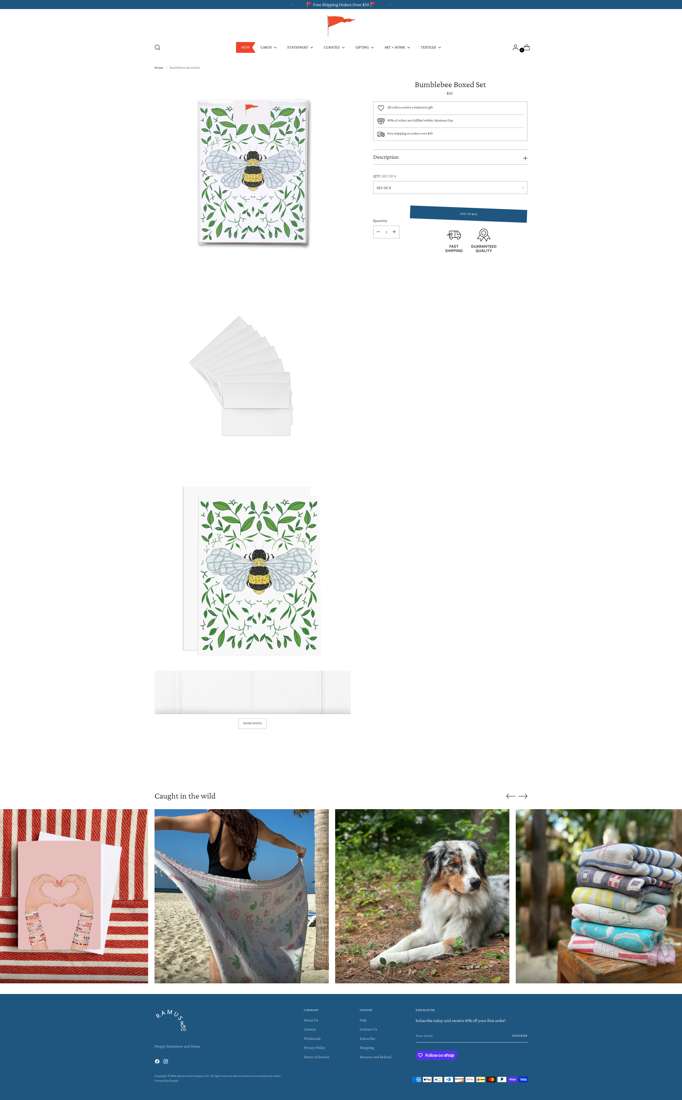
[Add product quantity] (394, 232)
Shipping (367, 1047)
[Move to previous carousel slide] (510, 770)
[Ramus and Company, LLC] (341, 25)
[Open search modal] (157, 47)
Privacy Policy (314, 1047)
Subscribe (367, 1038)
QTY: (384, 176)
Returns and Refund (375, 1057)
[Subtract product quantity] (378, 232)
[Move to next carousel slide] (522, 770)
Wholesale (312, 1038)
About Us (311, 1020)
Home (159, 68)
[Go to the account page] (513, 47)
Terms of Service (317, 1057)
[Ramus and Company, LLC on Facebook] (158, 1062)
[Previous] (292, 4)
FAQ (363, 1020)
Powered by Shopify (166, 1080)
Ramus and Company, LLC (193, 1076)
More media (252, 723)
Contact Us (368, 1029)
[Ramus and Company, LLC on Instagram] (166, 1062)
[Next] (390, 4)
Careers (310, 1029)
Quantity (380, 220)
